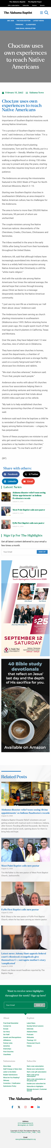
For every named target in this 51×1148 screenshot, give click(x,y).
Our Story (6, 1032)
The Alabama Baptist (17, 2)
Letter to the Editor (9, 1072)
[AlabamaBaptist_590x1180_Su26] (25, 608)
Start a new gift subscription (36, 1072)
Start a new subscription (35, 1066)
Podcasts (30, 1034)
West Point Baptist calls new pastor (29, 510)
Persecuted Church (33, 1043)
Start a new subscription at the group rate (36, 1080)
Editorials (30, 1029)
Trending (19, 24)
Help (34, 1132)
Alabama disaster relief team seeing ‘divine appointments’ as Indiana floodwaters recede (29, 496)
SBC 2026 (10, 21)
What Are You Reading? (11, 1078)
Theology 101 (31, 1040)
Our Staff (6, 1034)
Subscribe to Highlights (35, 1086)
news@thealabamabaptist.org (25, 1139)
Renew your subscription (35, 1069)
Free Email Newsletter (25, 28)
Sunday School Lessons (35, 1026)
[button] (46, 12)
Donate (5, 1029)
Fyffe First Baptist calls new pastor (28, 523)
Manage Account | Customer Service (37, 1090)
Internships (7, 1049)
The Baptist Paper (35, 2)
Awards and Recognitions (12, 1037)
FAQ (38, 1132)
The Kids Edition (23, 21)
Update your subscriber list (36, 1083)
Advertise (6, 1046)
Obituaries (30, 1037)
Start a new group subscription (33, 1075)
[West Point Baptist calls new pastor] (6, 511)
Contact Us (7, 1026)
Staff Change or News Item (12, 1069)
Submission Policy (9, 1086)
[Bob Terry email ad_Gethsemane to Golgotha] (25, 705)
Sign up (42, 552)
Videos (29, 1046)
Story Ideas (7, 1066)
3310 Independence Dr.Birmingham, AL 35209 (25, 1124)
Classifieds (31, 24)
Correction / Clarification (11, 1083)
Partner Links (7, 1043)
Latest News (38, 21)
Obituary (6, 1080)
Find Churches (8, 1052)
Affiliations (7, 1040)
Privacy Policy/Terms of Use (20, 1132)
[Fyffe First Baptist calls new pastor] (6, 524)
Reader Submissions (10, 1075)
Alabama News (36, 93)
